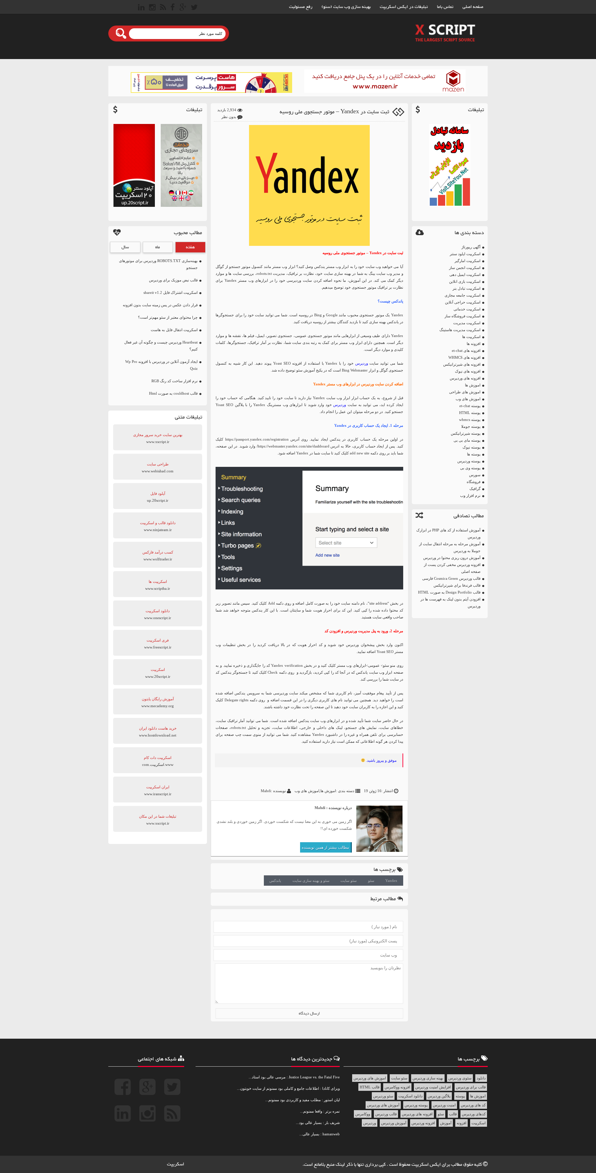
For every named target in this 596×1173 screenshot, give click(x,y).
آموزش (445, 1123)
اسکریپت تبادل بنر (466, 288)
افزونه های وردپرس (465, 378)
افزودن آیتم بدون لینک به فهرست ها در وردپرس (450, 602)
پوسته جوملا (470, 426)
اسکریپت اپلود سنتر (465, 254)
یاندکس (275, 880)
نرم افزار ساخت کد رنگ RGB (174, 381)
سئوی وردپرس (459, 1078)
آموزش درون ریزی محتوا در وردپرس (451, 558)
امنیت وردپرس (444, 1105)
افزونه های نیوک (467, 371)
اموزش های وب (468, 399)
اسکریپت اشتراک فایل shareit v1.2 (170, 292)
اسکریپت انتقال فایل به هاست (174, 330)
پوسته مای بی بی (467, 440)
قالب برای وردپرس (471, 1087)
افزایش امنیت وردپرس (433, 1087)
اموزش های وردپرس (370, 1078)
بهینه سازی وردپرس (428, 1078)
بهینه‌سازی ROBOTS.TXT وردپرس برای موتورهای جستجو (158, 264)
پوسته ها (473, 454)
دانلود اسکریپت (410, 1096)
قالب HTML (369, 1087)
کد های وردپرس (473, 1105)
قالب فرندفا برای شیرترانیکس (457, 585)
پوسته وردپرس (468, 461)
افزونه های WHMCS (464, 357)
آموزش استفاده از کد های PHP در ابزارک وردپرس (448, 533)
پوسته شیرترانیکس (465, 433)
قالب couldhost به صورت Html (173, 393)
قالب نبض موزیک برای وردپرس (173, 280)
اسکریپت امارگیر (467, 261)
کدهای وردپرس (474, 1114)
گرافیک (474, 489)
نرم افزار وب (470, 495)
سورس (474, 475)
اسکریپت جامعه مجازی (462, 295)
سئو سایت (348, 880)
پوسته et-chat (469, 406)
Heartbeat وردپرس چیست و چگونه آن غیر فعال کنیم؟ (161, 345)
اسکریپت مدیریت (466, 323)
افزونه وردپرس (423, 1123)
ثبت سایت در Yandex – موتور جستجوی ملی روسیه (334, 112)
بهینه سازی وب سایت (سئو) (346, 7)
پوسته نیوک (471, 447)
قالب (453, 1114)
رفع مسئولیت (300, 7)
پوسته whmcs (469, 419)
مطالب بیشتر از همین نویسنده (325, 847)
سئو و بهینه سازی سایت (310, 880)
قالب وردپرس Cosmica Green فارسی (451, 578)
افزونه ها (473, 344)
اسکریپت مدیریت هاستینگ (459, 330)
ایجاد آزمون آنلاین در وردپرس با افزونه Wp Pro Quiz (161, 365)
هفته (190, 247)
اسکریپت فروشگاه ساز (462, 316)
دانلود (481, 1078)
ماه (157, 247)
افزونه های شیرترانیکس (461, 364)
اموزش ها (472, 385)
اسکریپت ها (471, 337)
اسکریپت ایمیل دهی (464, 274)
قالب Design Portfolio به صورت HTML (449, 592)
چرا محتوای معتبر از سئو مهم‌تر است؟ (168, 317)
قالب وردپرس (386, 1114)
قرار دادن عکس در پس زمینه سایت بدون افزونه (160, 305)
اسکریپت (478, 1123)
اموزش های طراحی (464, 392)
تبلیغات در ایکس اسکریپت (404, 7)
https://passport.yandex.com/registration (257, 439)
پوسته (460, 1096)
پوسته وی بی (470, 468)
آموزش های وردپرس (383, 1105)
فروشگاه (473, 482)
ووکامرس (362, 1114)
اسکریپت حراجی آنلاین (462, 302)
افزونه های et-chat (466, 350)
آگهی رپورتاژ (470, 247)
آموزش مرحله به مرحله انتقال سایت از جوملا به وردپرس (449, 547)
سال (125, 247)
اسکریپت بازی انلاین (464, 281)
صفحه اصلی (473, 7)
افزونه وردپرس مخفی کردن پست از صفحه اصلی (452, 568)
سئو (371, 880)
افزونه (461, 1123)
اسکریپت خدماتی (467, 309)
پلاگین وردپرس (439, 1096)
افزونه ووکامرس (397, 1087)
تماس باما (445, 7)
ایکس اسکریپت (426, 1164)
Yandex (391, 880)
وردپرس (361, 363)
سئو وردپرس (383, 1096)
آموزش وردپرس (393, 1123)
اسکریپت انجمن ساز (464, 268)
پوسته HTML (469, 413)
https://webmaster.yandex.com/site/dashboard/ (293, 446)
